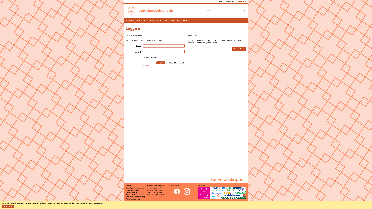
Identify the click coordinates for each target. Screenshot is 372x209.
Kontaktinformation (133, 201)
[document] (186, 205)
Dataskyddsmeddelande (135, 188)
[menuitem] (133, 20)
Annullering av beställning (135, 197)
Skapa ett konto (230, 2)
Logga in (220, 2)
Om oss (129, 186)
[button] (242, 2)
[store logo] (150, 11)
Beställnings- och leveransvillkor (132, 193)
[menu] (186, 20)
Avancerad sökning (133, 199)
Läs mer (101, 203)
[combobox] (222, 10)
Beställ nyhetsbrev (133, 190)
